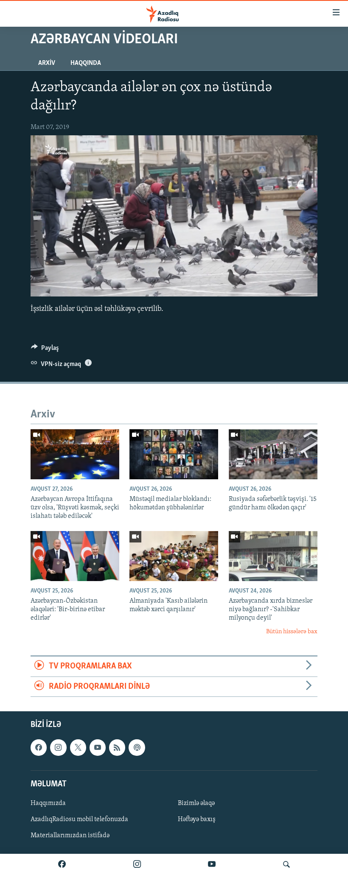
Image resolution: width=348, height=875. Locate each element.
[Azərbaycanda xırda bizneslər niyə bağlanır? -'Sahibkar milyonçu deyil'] (273, 556)
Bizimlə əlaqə (196, 803)
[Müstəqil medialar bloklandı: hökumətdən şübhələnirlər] (173, 454)
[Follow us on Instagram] (58, 747)
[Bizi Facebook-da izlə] (62, 864)
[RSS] (117, 747)
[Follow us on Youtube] (98, 747)
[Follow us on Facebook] (39, 747)
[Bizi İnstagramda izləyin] (137, 864)
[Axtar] (286, 864)
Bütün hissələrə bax (291, 632)
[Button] (45, 350)
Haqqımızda (48, 803)
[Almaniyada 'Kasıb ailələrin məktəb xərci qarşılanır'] (173, 556)
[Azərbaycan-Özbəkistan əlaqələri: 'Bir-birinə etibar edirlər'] (75, 556)
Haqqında (85, 63)
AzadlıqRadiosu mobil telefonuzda (79, 819)
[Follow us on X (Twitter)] (78, 747)
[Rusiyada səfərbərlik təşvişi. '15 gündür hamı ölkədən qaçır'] (273, 454)
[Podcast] (137, 747)
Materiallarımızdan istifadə (70, 835)
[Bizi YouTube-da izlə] (212, 864)
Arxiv (46, 63)
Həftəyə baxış (197, 819)
